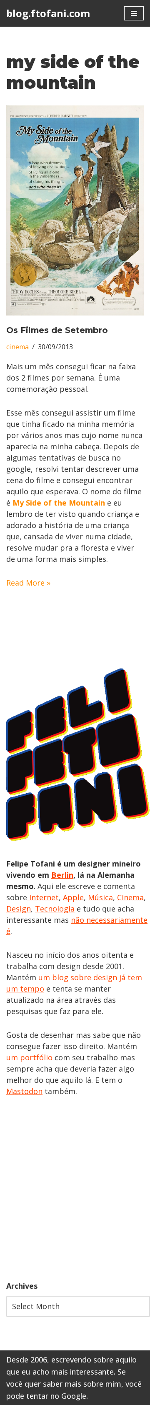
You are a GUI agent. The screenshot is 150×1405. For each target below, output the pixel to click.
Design (18, 909)
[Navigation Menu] (134, 13)
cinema (17, 346)
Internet (43, 897)
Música (100, 897)
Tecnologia (55, 909)
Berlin (62, 875)
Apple (73, 897)
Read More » (28, 583)
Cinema (130, 897)
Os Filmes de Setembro (57, 330)
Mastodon (24, 1091)
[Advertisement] (75, 1189)
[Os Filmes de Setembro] (75, 210)
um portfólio (29, 1057)
